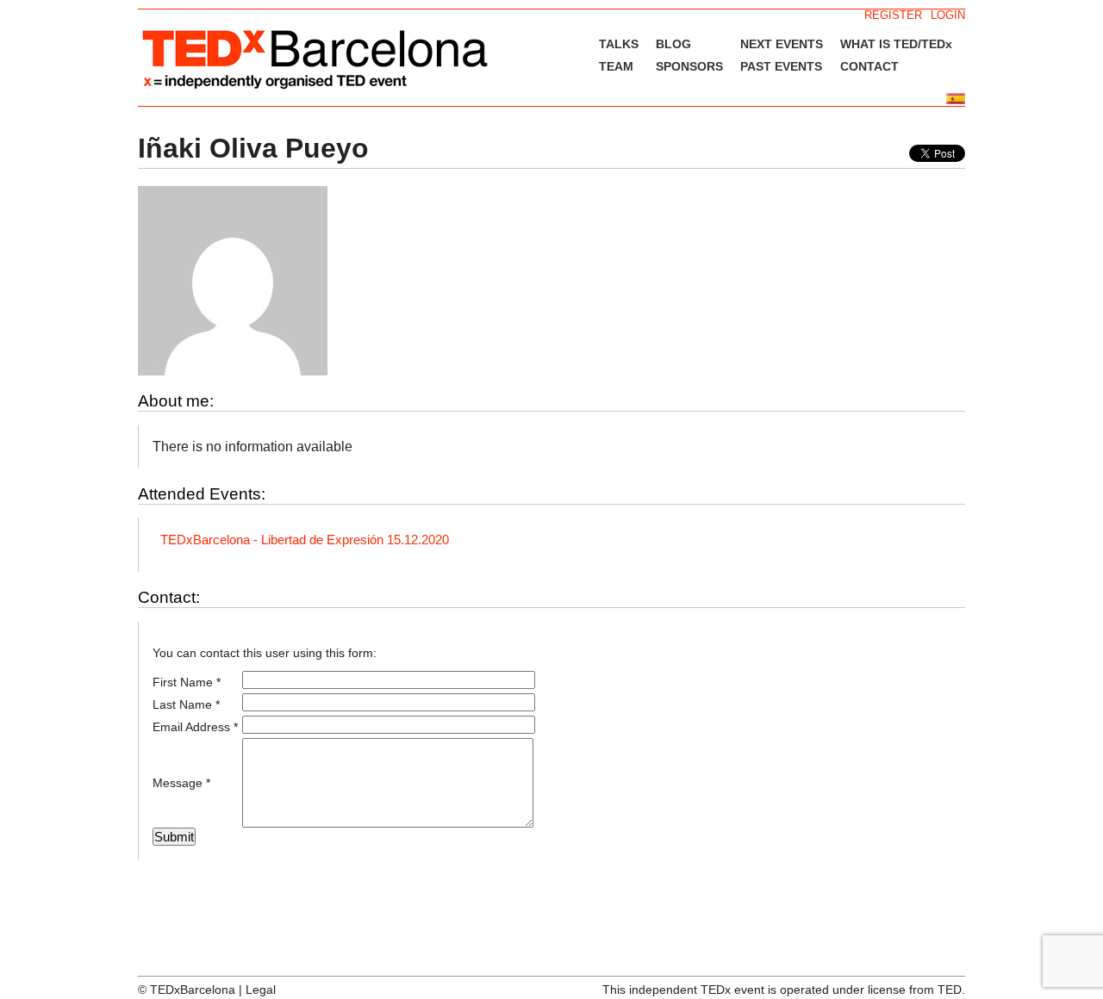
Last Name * (186, 704)
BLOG (673, 44)
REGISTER (893, 15)
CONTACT (869, 66)
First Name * (187, 682)
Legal (261, 989)
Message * (181, 783)
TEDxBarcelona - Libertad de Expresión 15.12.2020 (304, 539)
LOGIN (948, 15)
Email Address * (195, 727)
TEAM (616, 66)
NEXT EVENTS (781, 44)
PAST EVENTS (781, 66)
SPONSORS (689, 66)
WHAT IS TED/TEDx (896, 44)
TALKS (619, 44)
